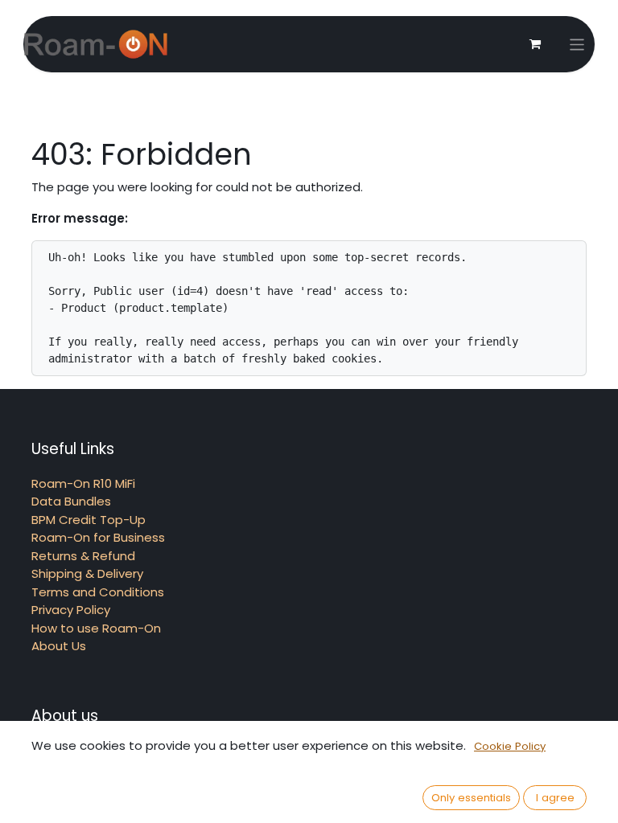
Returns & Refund (83, 555)
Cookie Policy (510, 746)
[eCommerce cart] (535, 44)
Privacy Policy (70, 609)
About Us (58, 645)
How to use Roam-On (96, 628)
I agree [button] (555, 797)
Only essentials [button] (471, 797)
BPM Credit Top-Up (88, 519)
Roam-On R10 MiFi (83, 483)
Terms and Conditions (97, 591)
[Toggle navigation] (577, 45)
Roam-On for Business (98, 537)
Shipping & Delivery (87, 573)
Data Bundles (71, 501)
